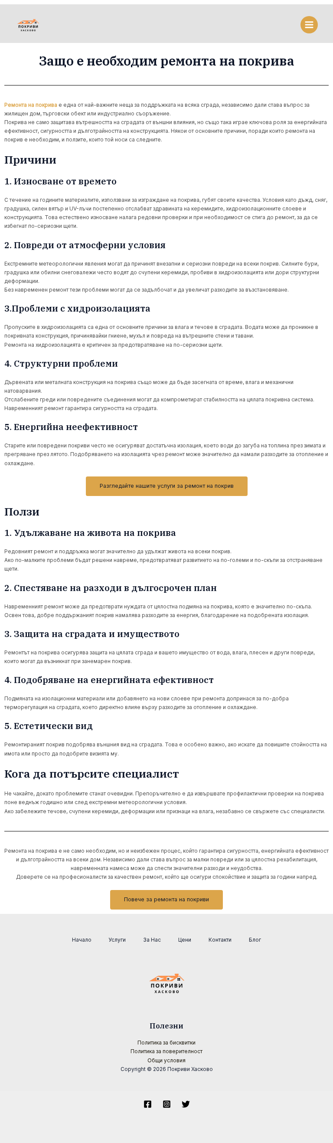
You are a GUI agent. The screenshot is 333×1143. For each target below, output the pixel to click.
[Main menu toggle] (309, 24)
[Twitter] (186, 1104)
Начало (81, 940)
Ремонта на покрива (30, 105)
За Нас (152, 940)
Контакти (220, 940)
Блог (255, 940)
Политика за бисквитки (166, 1043)
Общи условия (166, 1061)
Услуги (117, 940)
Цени (184, 940)
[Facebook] (148, 1104)
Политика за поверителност (166, 1051)
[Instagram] (167, 1104)
